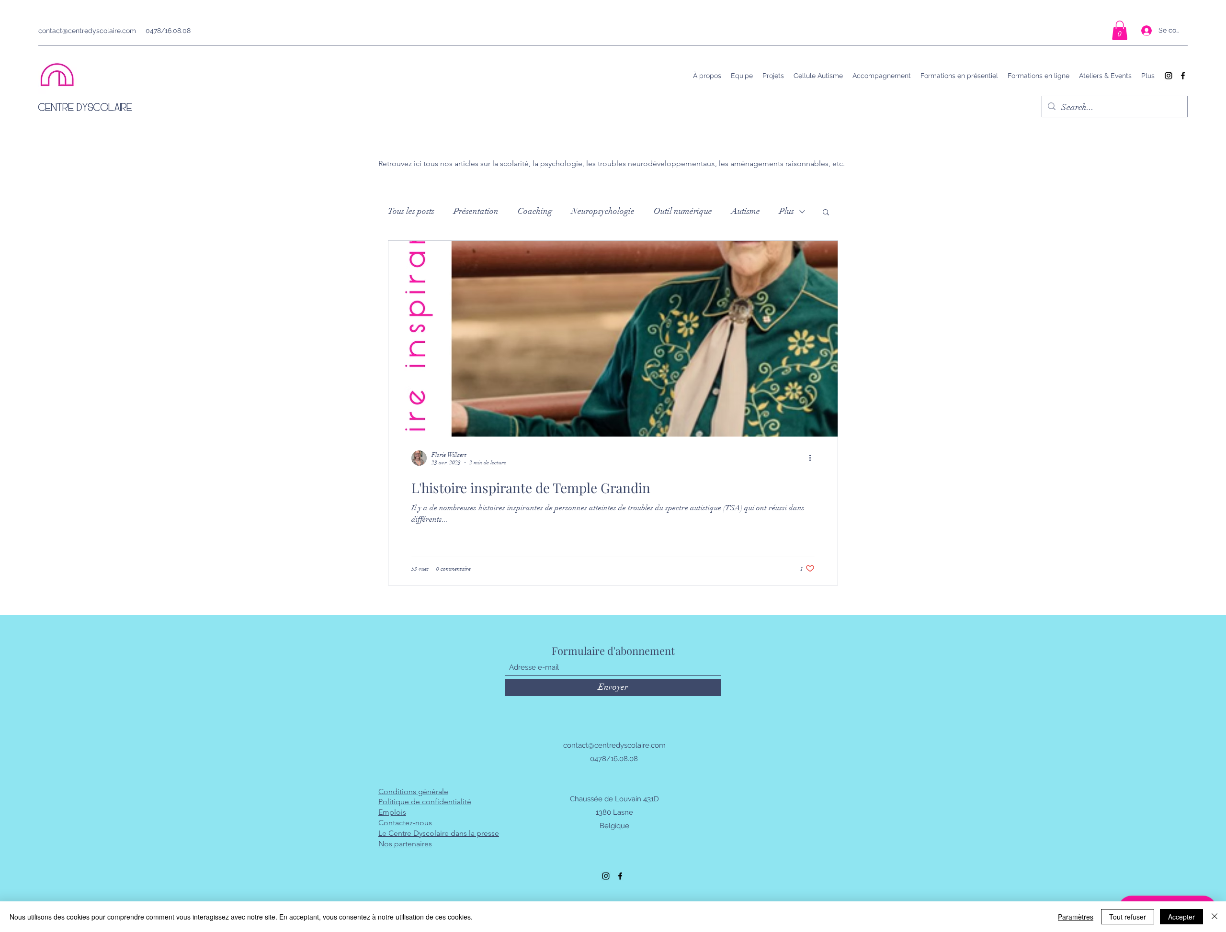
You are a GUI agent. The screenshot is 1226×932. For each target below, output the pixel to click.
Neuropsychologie (603, 211)
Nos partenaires (405, 843)
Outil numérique (683, 211)
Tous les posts (411, 211)
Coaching (535, 211)
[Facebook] (1183, 75)
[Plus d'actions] (813, 458)
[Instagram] (1168, 75)
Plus (786, 211)
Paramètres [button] (1075, 916)
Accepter (1181, 916)
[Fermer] (1214, 916)
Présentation (476, 211)
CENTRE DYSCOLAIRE (85, 107)
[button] (1120, 30)
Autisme (745, 211)
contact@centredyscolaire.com (87, 30)
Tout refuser (1127, 916)
